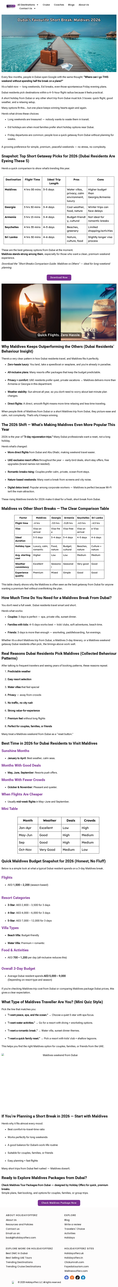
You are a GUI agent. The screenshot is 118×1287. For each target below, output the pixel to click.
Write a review (72, 1224)
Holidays (69, 1237)
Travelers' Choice (74, 1228)
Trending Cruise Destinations (23, 1266)
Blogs (71, 4)
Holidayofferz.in (73, 1257)
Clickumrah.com (74, 1262)
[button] (59, 278)
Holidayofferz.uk (74, 1253)
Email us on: (13, 1233)
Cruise (46, 4)
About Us (84, 4)
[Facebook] (66, 1277)
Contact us (25, 8)
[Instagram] (72, 1277)
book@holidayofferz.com (21, 1237)
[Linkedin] (83, 1277)
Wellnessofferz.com (76, 1271)
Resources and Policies (19, 1224)
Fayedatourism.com (76, 1266)
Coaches (59, 4)
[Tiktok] (77, 1277)
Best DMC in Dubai (17, 1253)
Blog (67, 1220)
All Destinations (26, 4)
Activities (69, 1233)
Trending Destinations (19, 1262)
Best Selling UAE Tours (19, 1257)
